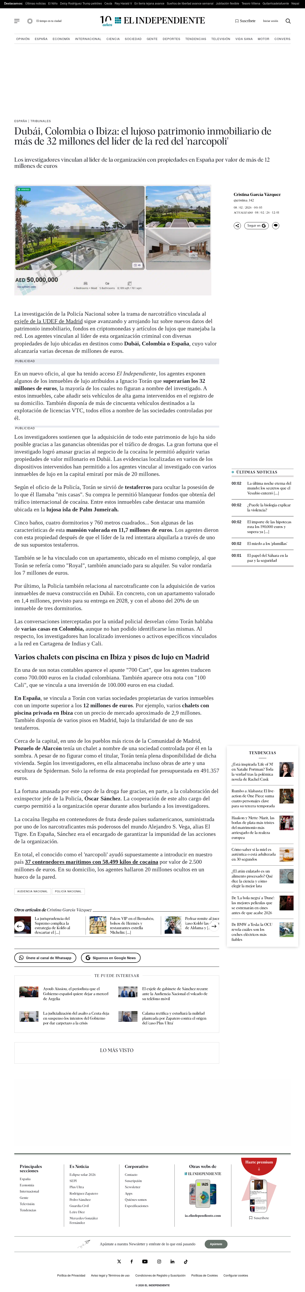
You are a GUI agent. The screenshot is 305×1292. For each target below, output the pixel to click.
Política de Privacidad (71, 1275)
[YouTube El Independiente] (145, 1262)
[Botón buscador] (288, 21)
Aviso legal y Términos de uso (110, 1275)
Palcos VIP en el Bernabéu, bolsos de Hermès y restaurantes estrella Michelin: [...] (132, 925)
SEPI (73, 1181)
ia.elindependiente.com (203, 1216)
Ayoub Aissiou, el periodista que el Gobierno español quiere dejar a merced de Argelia (75, 994)
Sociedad (133, 39)
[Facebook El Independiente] (132, 1262)
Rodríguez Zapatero (84, 1193)
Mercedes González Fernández (84, 1220)
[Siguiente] (214, 926)
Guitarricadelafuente (276, 3)
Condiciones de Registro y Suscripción (160, 1275)
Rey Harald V (123, 3)
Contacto (131, 1175)
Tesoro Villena (251, 3)
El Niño (53, 3)
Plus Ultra (77, 1187)
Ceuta (108, 3)
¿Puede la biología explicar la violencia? (269, 507)
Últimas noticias (35, 3)
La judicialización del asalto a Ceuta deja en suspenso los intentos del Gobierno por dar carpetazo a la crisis (76, 1018)
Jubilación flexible (227, 3)
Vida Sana (244, 39)
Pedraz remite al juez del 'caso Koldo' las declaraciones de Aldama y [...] (208, 923)
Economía (61, 39)
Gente (152, 39)
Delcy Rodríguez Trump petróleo (81, 3)
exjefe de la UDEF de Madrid (48, 321)
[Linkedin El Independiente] (172, 1262)
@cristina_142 (244, 200)
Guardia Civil (79, 1206)
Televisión (220, 39)
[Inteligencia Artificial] (203, 1206)
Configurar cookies (236, 1275)
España (41, 39)
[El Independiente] (152, 21)
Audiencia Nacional (32, 891)
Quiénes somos (136, 1200)
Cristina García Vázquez (257, 194)
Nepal (295, 3)
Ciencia (113, 39)
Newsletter (133, 1187)
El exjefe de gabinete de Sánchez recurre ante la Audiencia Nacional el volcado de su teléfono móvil (175, 994)
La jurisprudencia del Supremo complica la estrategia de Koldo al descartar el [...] (52, 925)
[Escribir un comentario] (275, 225)
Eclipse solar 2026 (83, 1175)
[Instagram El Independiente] (159, 1262)
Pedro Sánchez (80, 1200)
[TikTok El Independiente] (186, 1263)
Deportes (171, 39)
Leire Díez (77, 1212)
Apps (128, 1193)
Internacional (88, 39)
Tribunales (40, 121)
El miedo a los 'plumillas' (267, 543)
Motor (263, 39)
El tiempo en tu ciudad (48, 21)
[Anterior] (19, 926)
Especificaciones (136, 1206)
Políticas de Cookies (204, 1275)
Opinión (23, 39)
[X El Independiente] (119, 1262)
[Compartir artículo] (237, 225)
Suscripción (133, 1181)
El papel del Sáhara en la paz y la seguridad (267, 558)
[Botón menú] (17, 21)
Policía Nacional (68, 891)
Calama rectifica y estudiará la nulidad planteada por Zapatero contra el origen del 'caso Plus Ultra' (174, 1018)
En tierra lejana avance (149, 3)
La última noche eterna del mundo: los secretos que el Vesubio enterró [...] (269, 488)
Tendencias (195, 39)
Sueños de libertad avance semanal (190, 3)
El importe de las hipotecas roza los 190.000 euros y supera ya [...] (269, 527)
